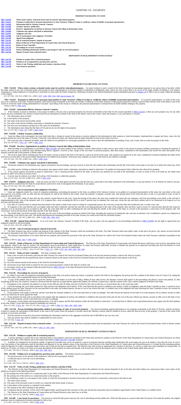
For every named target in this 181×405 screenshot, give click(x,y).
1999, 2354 (52, 96)
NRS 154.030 (6, 27)
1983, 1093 (50, 328)
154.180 (71, 340)
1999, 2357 (47, 350)
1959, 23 (42, 328)
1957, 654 (63, 249)
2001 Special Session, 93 (65, 96)
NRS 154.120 (6, 47)
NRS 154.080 (6, 36)
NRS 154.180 (6, 66)
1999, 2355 (46, 178)
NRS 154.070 (6, 34)
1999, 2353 (21, 106)
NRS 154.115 (6, 45)
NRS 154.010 (6, 20)
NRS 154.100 (6, 38)
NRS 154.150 (6, 59)
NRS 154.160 (6, 62)
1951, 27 (49, 249)
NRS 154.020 (6, 24)
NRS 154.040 (6, 29)
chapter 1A (142, 92)
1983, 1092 (72, 249)
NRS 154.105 (6, 40)
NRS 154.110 (6, 43)
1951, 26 (20, 305)
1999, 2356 (32, 240)
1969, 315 (60, 305)
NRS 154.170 (6, 64)
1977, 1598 (43, 96)
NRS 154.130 (6, 50)
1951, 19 (23, 130)
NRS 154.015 (6, 22)
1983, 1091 (46, 217)
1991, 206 (80, 249)
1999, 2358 (39, 402)
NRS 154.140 (6, 52)
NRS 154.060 (6, 31)
